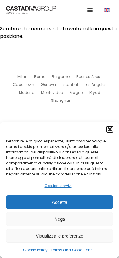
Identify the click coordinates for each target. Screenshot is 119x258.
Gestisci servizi (58, 185)
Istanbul (70, 84)
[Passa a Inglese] (107, 10)
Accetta (59, 202)
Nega (59, 219)
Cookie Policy (35, 249)
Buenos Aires (88, 76)
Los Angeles (95, 84)
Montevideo (52, 92)
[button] (110, 129)
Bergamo (61, 76)
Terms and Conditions (72, 249)
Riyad (94, 92)
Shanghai (60, 100)
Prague (76, 92)
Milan (22, 76)
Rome (39, 76)
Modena (26, 92)
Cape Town (23, 84)
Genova (48, 84)
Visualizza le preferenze (59, 235)
